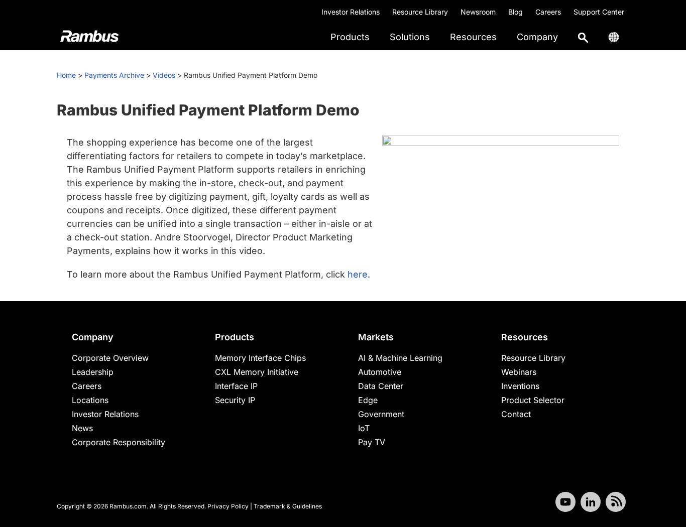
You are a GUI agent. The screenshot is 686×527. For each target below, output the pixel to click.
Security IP (235, 400)
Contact (516, 414)
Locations (90, 400)
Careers (548, 12)
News (82, 428)
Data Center (380, 386)
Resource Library (420, 12)
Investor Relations (350, 12)
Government (381, 414)
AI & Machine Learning (400, 358)
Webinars (518, 372)
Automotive (379, 372)
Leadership (92, 372)
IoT (364, 428)
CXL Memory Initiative (256, 372)
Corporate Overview (110, 358)
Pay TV (371, 442)
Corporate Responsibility (118, 442)
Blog (515, 12)
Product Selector (532, 400)
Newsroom (478, 12)
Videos (164, 75)
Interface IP (236, 386)
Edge (368, 400)
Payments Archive (114, 75)
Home (66, 75)
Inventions (520, 386)
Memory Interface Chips (260, 358)
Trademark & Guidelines (288, 506)
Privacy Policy (228, 506)
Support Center (599, 12)
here (358, 274)
